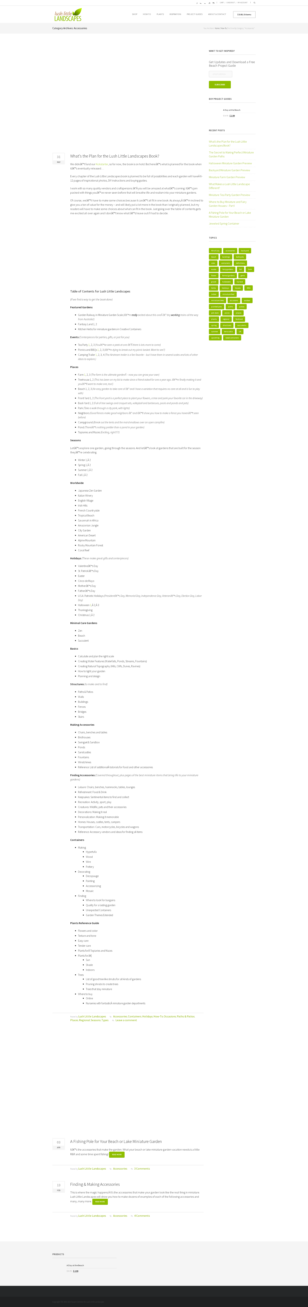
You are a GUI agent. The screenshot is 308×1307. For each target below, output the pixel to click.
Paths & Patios (186, 1016)
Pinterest (208, 2)
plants (214, 319)
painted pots (216, 306)
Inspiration (175, 14)
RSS (213, 2)
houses (238, 288)
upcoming (215, 338)
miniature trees (217, 300)
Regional (84, 1020)
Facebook (195, 2)
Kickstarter (102, 164)
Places (74, 1020)
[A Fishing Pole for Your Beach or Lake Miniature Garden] (128, 1083)
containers (225, 263)
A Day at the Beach (231, 110)
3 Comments (142, 1168)
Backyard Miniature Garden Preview (229, 170)
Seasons (96, 1020)
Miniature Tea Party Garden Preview (229, 195)
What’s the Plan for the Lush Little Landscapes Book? (114, 156)
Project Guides (194, 14)
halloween (226, 282)
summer (214, 331)
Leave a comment (126, 1020)
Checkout (231, 2)
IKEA (248, 288)
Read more (117, 1154)
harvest (240, 282)
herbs (213, 288)
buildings (226, 257)
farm (250, 269)
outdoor (247, 300)
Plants (160, 14)
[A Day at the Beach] (214, 114)
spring (214, 325)
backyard (245, 250)
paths (230, 306)
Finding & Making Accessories (95, 1184)
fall (240, 269)
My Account (242, 2)
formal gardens (228, 275)
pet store (215, 313)
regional (226, 319)
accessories (230, 250)
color (213, 263)
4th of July (215, 250)
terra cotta (228, 331)
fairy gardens (227, 269)
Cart (222, 2)
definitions (240, 263)
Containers (135, 1016)
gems (243, 275)
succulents (241, 325)
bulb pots (240, 257)
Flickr (204, 2)
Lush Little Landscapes (92, 1016)
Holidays (147, 1016)
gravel (213, 282)
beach (213, 257)
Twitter (200, 2)
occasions (234, 300)
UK (240, 331)
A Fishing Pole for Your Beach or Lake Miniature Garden (116, 1141)
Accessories (120, 1016)
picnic (227, 313)
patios (241, 306)
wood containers (232, 338)
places (238, 313)
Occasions (170, 1016)
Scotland (239, 319)
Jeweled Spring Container (224, 223)
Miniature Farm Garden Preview (227, 177)
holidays (225, 288)
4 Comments (142, 1215)
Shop (134, 14)
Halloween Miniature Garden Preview (230, 163)
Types (105, 1020)
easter (213, 269)
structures (227, 325)
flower (213, 275)
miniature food (228, 294)
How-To (147, 14)
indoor (213, 294)
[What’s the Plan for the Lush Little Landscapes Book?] (128, 97)
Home (217, 28)
